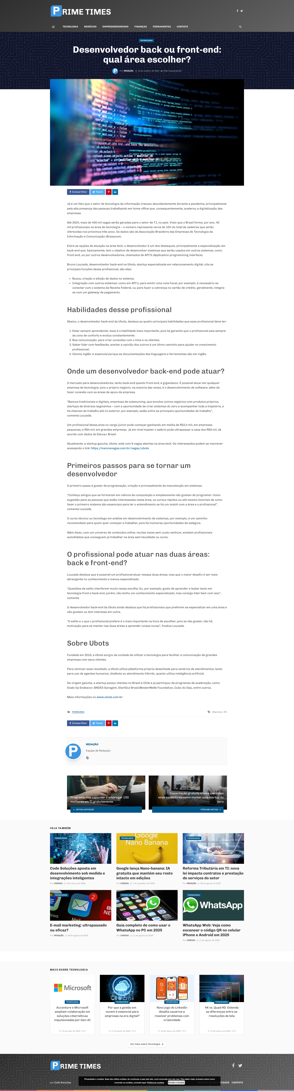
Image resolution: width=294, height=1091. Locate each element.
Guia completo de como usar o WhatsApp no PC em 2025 (143, 927)
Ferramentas (162, 26)
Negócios (90, 26)
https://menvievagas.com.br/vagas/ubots (120, 448)
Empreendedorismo (115, 26)
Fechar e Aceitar (176, 1082)
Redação (128, 71)
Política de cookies (155, 1082)
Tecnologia (70, 26)
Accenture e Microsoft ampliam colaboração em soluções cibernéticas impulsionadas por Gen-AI (72, 1014)
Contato (182, 26)
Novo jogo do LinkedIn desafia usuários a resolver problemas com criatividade (172, 1014)
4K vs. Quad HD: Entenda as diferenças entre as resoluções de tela (222, 1012)
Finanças (140, 26)
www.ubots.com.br (109, 697)
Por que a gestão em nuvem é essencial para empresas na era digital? (122, 1012)
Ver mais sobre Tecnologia (145, 1044)
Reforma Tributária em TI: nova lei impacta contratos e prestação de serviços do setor (213, 873)
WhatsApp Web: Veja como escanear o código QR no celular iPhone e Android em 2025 (212, 930)
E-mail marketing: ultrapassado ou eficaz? (78, 927)
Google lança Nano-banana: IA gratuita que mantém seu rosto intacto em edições (144, 873)
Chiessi (58, 883)
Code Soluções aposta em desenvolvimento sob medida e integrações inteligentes (77, 873)
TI (226, 712)
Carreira (218, 712)
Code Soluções (62, 1082)
